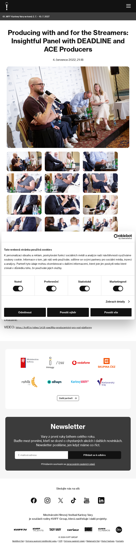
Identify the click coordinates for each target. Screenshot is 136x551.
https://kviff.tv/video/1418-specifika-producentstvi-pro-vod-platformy (54, 327)
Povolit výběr (68, 312)
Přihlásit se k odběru (94, 455)
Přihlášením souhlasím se (68, 464)
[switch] (51, 288)
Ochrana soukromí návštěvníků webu (41, 541)
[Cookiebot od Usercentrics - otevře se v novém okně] (116, 236)
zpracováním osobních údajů (81, 464)
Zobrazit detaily (115, 301)
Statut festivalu (107, 541)
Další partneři (66, 398)
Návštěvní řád (18, 541)
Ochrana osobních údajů (74, 541)
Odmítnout (25, 312)
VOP (60, 541)
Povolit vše (111, 312)
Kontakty (120, 541)
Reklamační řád (93, 541)
